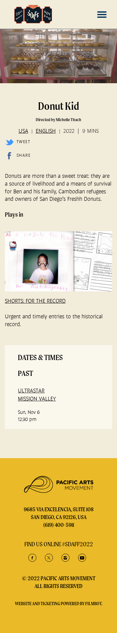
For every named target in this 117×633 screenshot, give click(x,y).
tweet (23, 141)
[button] (102, 14)
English (46, 131)
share (24, 155)
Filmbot (93, 603)
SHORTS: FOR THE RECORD (35, 301)
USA (23, 131)
